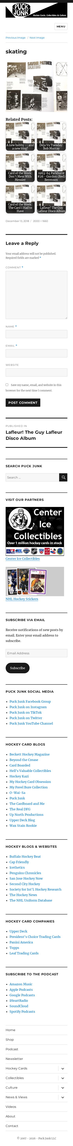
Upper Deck (18, 931)
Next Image (37, 37)
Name (11, 326)
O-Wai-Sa (17, 793)
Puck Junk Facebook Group (30, 701)
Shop (10, 1039)
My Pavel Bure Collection (29, 787)
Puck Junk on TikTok (26, 712)
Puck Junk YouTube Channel (31, 723)
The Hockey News (23, 895)
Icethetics (17, 867)
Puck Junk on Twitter (26, 718)
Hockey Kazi (19, 776)
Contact (12, 1126)
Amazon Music (21, 984)
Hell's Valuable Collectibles (30, 771)
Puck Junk (17, 798)
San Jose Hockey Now (26, 878)
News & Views (16, 1097)
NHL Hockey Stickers (22, 599)
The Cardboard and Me (27, 804)
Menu (61, 26)
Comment (14, 267)
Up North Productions (26, 815)
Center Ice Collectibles (23, 559)
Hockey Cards (16, 1068)
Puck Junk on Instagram (28, 707)
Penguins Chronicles (25, 873)
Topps (14, 948)
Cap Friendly (19, 862)
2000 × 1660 (40, 221)
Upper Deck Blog (22, 820)
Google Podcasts (22, 995)
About (10, 1116)
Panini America (21, 942)
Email (11, 345)
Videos (11, 1107)
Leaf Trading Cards (24, 953)
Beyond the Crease (24, 760)
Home (10, 1030)
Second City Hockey (25, 884)
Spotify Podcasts (22, 1011)
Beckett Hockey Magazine (30, 754)
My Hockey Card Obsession (30, 782)
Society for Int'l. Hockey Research (36, 889)
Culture (12, 1087)
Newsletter (14, 1059)
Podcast (12, 1049)
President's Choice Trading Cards (35, 937)
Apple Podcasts (21, 990)
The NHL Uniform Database (31, 900)
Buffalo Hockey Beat (25, 856)
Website (12, 364)
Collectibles (15, 1078)
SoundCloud (19, 1006)
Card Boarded (20, 765)
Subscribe (17, 668)
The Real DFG (20, 809)
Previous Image (16, 37)
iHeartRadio (19, 1001)
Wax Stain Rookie (23, 826)
